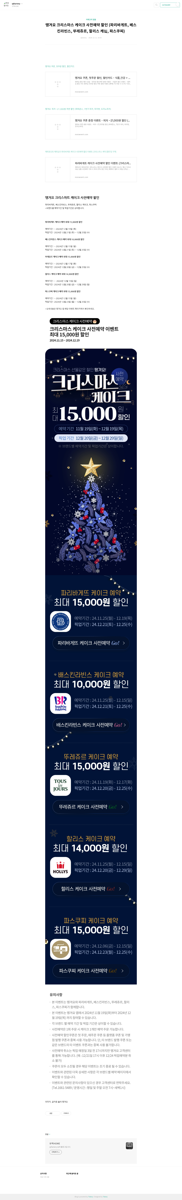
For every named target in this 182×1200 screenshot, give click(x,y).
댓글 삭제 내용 (44, 1177)
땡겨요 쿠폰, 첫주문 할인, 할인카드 (59, 66)
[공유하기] (54, 1113)
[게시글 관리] (57, 1113)
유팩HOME (54, 1143)
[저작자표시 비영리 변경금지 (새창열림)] (74, 1113)
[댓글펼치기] (49, 1134)
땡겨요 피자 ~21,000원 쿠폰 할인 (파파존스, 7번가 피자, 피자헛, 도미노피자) (78, 109)
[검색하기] (156, 5)
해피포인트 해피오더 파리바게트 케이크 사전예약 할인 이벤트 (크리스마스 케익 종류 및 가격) (80, 151)
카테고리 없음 (91, 20)
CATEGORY (166, 5)
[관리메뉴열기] (178, 4)
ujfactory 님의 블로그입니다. (60, 1147)
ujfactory (16, 4)
